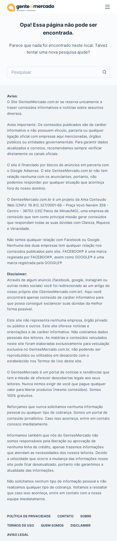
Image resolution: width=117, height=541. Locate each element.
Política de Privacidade (29, 516)
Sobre (85, 516)
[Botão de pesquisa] (104, 72)
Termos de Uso (20, 525)
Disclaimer (80, 525)
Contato (65, 516)
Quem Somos (52, 525)
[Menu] (107, 6)
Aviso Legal (18, 535)
